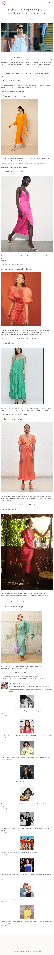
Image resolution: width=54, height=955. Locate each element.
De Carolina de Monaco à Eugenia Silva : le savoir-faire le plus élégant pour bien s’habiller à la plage (24, 678)
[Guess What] (3, 3)
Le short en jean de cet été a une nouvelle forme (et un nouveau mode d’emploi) (20, 676)
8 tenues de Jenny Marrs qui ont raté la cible (13, 899)
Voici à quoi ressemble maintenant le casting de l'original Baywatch (19, 852)
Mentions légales (27, 951)
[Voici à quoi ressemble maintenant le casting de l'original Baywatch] (27, 849)
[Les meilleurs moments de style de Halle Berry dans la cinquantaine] (27, 778)
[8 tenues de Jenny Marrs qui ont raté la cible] (27, 895)
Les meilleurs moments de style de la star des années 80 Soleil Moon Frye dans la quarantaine (26, 735)
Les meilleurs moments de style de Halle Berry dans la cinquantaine (19, 781)
